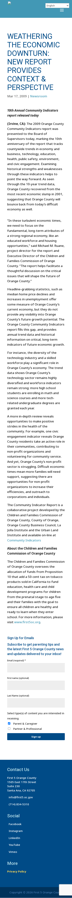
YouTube (13, 845)
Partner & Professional (27, 729)
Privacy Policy (16, 871)
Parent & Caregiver (25, 723)
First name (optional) (18, 678)
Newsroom (38, 96)
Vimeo (12, 852)
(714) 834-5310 (18, 804)
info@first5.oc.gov (20, 797)
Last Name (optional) (18, 695)
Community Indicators (24, 540)
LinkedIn (13, 838)
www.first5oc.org (27, 622)
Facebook (14, 824)
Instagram (15, 831)
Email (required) (16, 660)
